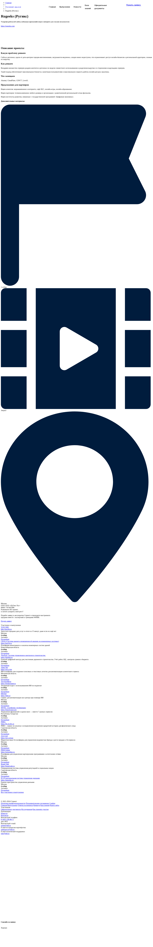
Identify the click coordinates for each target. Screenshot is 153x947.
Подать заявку (6, 621)
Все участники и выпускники (12, 792)
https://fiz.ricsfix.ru (7, 724)
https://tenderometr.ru (8, 684)
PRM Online (5, 750)
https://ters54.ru (6, 643)
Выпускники (12, 805)
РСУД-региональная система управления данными (20, 778)
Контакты (4, 815)
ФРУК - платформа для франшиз (13, 708)
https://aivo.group (7, 738)
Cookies (52, 803)
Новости (4, 813)
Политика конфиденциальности (13, 803)
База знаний (45, 805)
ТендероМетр (6, 682)
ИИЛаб (3, 694)
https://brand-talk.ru (8, 766)
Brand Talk (5, 764)
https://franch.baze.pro (9, 710)
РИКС (3, 722)
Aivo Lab (4, 736)
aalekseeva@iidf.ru (7, 829)
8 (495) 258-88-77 (7, 819)
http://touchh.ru (6, 629)
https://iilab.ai (5, 696)
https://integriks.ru (7, 780)
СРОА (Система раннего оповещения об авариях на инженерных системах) (30, 641)
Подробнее (5, 639)
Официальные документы (11, 809)
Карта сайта (54, 805)
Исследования (26, 809)
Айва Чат (4, 667)
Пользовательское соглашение (37, 803)
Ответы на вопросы (25, 805)
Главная (4, 805)
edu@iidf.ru (5, 833)
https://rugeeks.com (8, 26)
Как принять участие (41, 809)
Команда (36, 805)
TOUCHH (5, 627)
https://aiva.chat (6, 669)
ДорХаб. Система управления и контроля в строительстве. (23, 655)
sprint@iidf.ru (6, 825)
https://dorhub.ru (7, 657)
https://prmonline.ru (8, 752)
